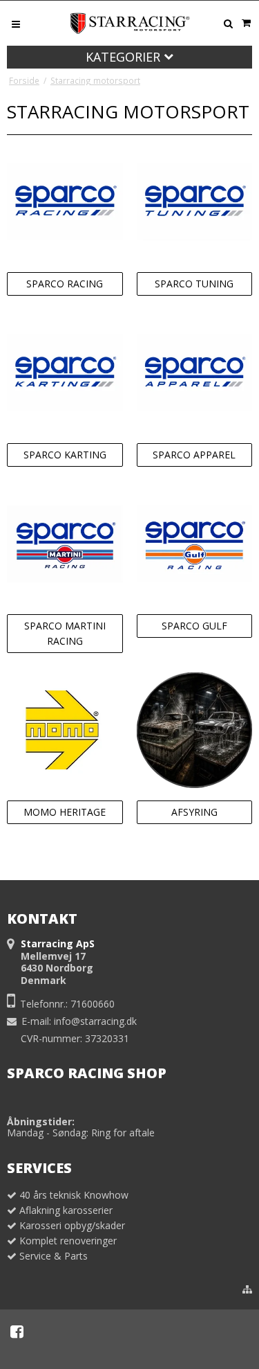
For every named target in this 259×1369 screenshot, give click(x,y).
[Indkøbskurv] (246, 23)
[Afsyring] (195, 730)
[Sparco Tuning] (195, 202)
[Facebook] (16, 1331)
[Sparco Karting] (65, 373)
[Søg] (228, 23)
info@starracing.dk (95, 1021)
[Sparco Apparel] (195, 373)
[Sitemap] (247, 1289)
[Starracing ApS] (130, 23)
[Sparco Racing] (65, 202)
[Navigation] (16, 23)
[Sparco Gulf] (195, 544)
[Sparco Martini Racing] (65, 544)
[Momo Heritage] (65, 730)
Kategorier (125, 56)
